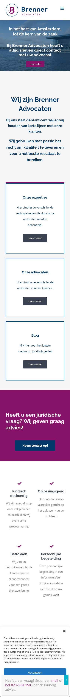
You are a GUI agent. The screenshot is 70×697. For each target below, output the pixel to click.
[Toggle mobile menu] (62, 8)
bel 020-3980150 (18, 685)
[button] (64, 631)
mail (54, 680)
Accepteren (35, 672)
